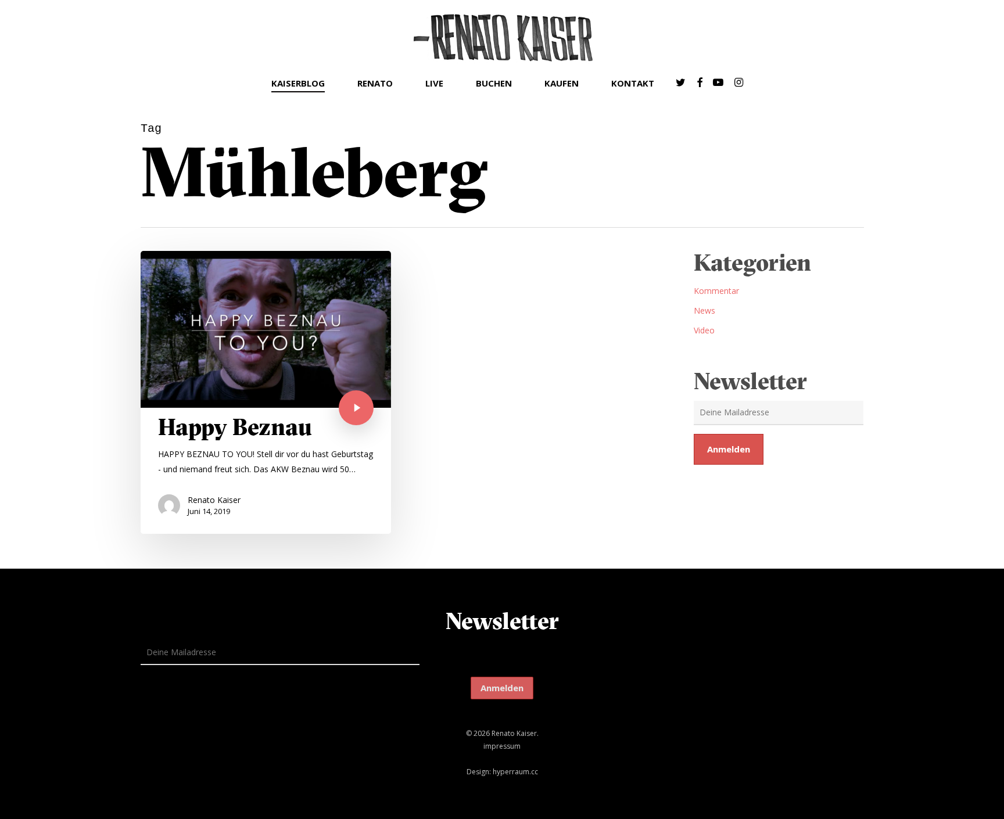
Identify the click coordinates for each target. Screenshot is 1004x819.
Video (704, 330)
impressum (502, 746)
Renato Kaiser (214, 499)
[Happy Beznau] (266, 392)
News (704, 310)
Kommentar (716, 290)
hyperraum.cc (515, 772)
